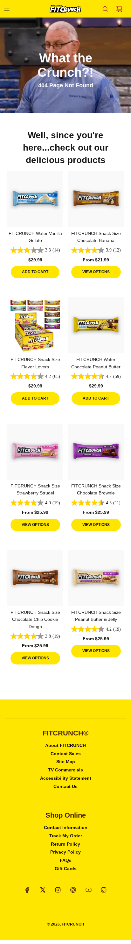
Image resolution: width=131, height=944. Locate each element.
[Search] (105, 9)
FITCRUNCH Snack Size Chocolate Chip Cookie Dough (35, 619)
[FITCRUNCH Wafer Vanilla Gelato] (35, 199)
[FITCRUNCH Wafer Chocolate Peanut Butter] (96, 325)
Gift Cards (66, 868)
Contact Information (65, 827)
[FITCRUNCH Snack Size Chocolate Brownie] (96, 452)
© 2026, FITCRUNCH (65, 924)
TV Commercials (65, 769)
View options (96, 272)
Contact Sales (66, 753)
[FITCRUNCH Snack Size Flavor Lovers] (35, 325)
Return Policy (65, 844)
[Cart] (119, 9)
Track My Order (65, 835)
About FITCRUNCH (65, 745)
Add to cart (35, 272)
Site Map (65, 761)
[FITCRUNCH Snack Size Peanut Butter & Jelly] (96, 578)
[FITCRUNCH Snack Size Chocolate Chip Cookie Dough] (35, 578)
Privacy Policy (65, 852)
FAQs (66, 860)
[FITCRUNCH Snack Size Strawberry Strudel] (35, 452)
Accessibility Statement (65, 778)
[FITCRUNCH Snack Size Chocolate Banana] (96, 199)
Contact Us (65, 786)
